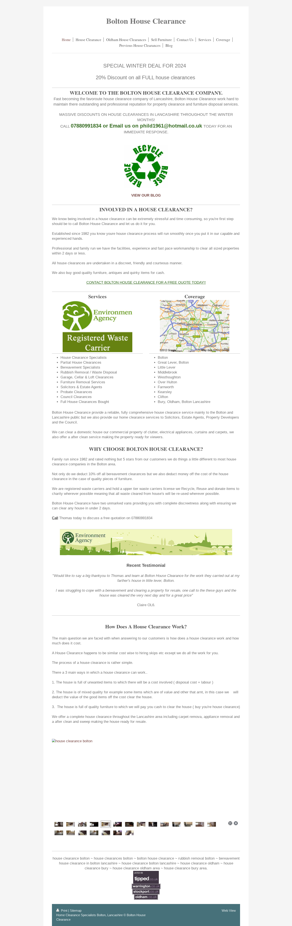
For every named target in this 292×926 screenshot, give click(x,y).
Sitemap (75, 910)
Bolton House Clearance (146, 20)
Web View (229, 910)
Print (64, 910)
